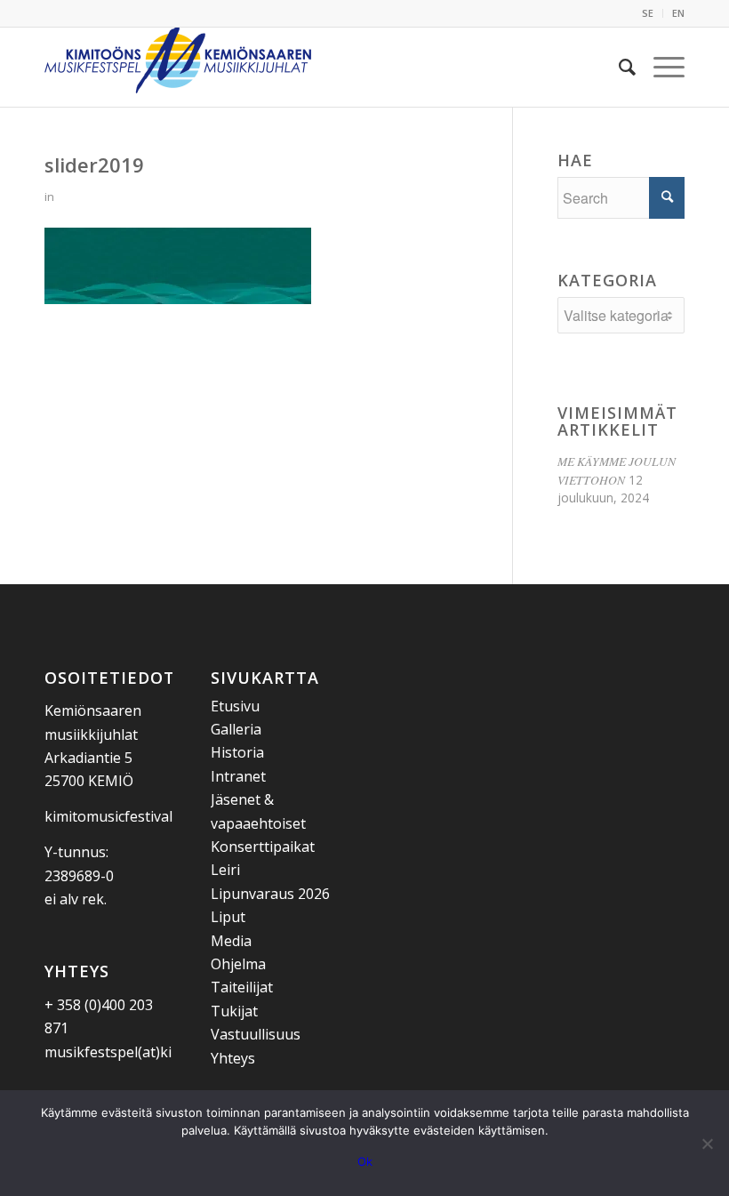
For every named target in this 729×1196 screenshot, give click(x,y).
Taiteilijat (242, 987)
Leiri (225, 869)
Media (231, 941)
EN (678, 13)
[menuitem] (648, 13)
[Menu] (660, 67)
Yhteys (233, 1058)
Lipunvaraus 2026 (270, 893)
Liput (228, 917)
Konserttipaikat (263, 846)
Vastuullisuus (255, 1034)
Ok (365, 1161)
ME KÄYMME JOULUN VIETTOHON (616, 470)
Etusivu (235, 706)
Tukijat (234, 1011)
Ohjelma (238, 964)
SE (647, 13)
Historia (237, 752)
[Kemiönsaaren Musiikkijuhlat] (177, 67)
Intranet (238, 776)
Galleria (236, 729)
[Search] (618, 67)
